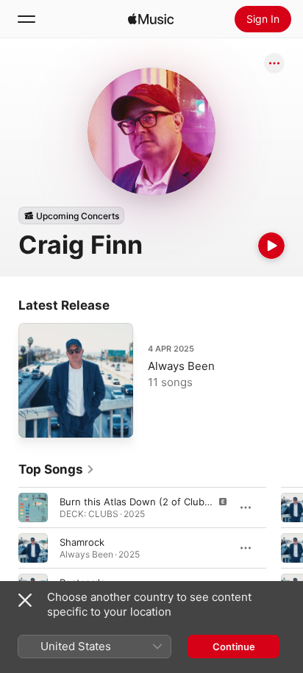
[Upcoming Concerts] (71, 215)
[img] (151, 19)
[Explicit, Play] (33, 507)
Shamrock (82, 542)
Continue (234, 646)
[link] (56, 469)
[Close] (25, 600)
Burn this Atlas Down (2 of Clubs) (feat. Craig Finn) (177, 502)
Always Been (181, 366)
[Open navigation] (26, 19)
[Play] (271, 245)
